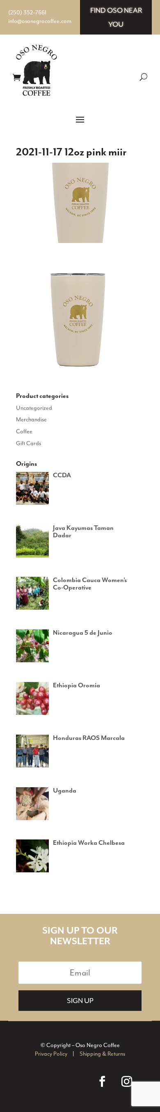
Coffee (24, 431)
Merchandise (31, 419)
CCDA (62, 475)
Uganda (64, 791)
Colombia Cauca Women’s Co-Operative (90, 584)
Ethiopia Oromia (76, 685)
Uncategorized (34, 408)
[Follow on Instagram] (126, 1081)
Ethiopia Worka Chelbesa (89, 843)
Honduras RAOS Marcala (89, 738)
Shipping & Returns (102, 1053)
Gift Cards (28, 443)
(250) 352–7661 (27, 12)
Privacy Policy (51, 1053)
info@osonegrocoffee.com (39, 21)
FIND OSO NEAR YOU (116, 17)
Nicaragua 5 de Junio (82, 633)
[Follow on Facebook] (102, 1081)
